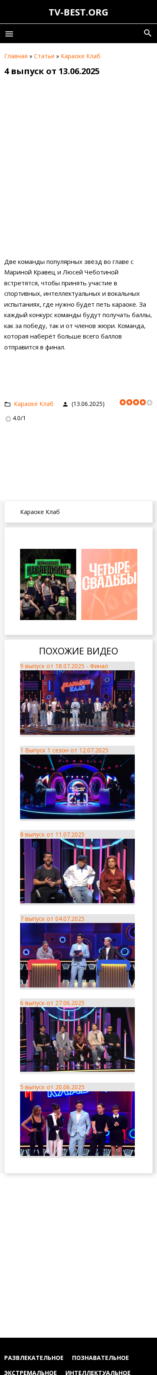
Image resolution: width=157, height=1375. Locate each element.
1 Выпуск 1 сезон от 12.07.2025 (64, 750)
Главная (16, 56)
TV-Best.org (78, 11)
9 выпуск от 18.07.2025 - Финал (64, 666)
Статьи (44, 56)
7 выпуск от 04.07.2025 (52, 919)
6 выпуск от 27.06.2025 (52, 1003)
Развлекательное (34, 1358)
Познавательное (100, 1358)
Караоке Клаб (80, 56)
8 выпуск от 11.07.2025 (52, 834)
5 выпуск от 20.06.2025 (52, 1087)
